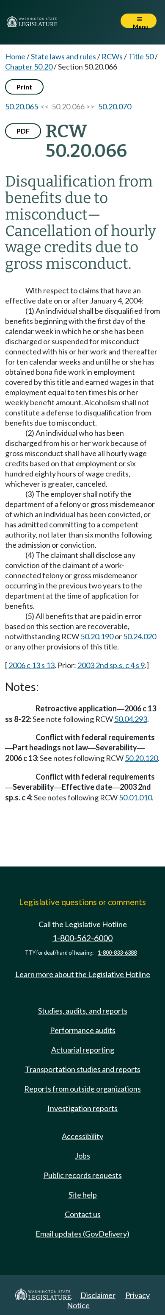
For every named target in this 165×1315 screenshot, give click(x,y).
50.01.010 (135, 797)
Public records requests (83, 1175)
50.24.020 (139, 636)
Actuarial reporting (82, 1049)
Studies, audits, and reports (82, 1010)
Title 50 (141, 56)
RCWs (112, 56)
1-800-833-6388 (117, 953)
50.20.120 (141, 758)
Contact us (83, 1214)
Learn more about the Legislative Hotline (82, 974)
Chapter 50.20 (28, 66)
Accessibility (82, 1136)
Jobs (82, 1155)
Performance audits (83, 1030)
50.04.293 (130, 719)
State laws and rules (63, 56)
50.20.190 (96, 636)
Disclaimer (98, 1295)
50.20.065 (21, 106)
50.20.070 (114, 106)
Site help (83, 1194)
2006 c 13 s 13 (31, 665)
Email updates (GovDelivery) (82, 1233)
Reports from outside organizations (82, 1088)
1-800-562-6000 (82, 938)
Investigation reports (82, 1108)
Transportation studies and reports (82, 1069)
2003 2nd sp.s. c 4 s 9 (111, 665)
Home (15, 56)
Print (24, 87)
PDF (23, 131)
